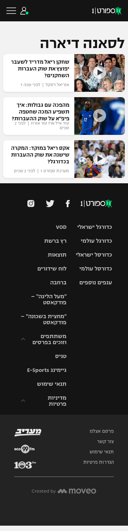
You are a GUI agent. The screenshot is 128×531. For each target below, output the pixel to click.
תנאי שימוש (51, 384)
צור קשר (105, 441)
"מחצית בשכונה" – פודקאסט (43, 319)
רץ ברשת (55, 241)
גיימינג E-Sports (46, 370)
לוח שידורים (51, 269)
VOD (61, 227)
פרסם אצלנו (102, 431)
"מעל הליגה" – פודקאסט (48, 299)
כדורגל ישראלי (94, 227)
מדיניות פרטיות (57, 401)
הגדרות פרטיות (98, 462)
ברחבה (58, 282)
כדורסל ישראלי (94, 255)
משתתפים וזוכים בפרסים (49, 339)
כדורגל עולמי (96, 241)
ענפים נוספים (95, 282)
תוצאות (57, 255)
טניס (60, 356)
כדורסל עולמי (95, 269)
